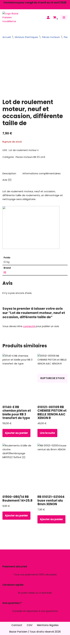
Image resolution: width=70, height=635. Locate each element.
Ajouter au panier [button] (16, 433)
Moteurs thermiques (26, 37)
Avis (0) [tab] (7, 179)
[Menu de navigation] (64, 17)
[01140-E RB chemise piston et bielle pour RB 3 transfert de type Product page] (17, 378)
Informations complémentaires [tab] (42, 173)
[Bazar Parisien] (12, 17)
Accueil (6, 37)
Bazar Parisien (18, 631)
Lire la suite (47, 433)
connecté (29, 326)
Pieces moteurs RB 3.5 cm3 (30, 157)
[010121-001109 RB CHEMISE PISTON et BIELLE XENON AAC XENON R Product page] (52, 378)
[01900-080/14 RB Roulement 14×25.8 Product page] (17, 468)
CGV (29, 625)
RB (5, 272)
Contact (16, 625)
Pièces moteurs (51, 37)
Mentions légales (48, 625)
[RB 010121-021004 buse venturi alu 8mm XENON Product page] (52, 468)
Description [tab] (9, 173)
